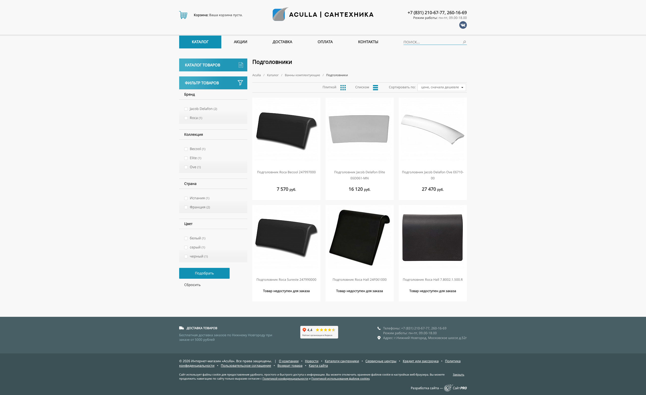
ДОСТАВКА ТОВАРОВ (202, 328)
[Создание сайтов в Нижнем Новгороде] (455, 390)
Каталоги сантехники (342, 361)
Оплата (325, 41)
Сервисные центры (380, 361)
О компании (289, 361)
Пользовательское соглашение (246, 365)
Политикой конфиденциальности (285, 379)
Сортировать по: (402, 87)
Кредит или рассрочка (421, 361)
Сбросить (192, 285)
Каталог (200, 41)
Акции (240, 41)
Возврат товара (289, 365)
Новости (311, 361)
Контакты (368, 41)
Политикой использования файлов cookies (340, 379)
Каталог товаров (202, 65)
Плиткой (329, 87)
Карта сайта (318, 365)
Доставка (282, 41)
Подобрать (204, 273)
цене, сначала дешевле (440, 87)
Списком (362, 87)
